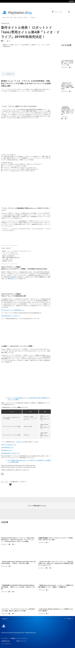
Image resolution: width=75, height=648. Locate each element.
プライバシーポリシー (22, 638)
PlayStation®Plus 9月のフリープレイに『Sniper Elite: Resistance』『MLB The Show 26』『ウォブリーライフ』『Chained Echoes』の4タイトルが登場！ (17, 539)
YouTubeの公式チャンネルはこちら (10, 453)
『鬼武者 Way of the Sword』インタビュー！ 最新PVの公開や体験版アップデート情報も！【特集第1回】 (67, 86)
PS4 (11, 17)
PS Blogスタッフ (10, 74)
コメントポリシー (6, 644)
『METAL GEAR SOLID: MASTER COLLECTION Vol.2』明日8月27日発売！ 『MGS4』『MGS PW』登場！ (18, 562)
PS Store (20, 17)
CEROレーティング (21, 641)
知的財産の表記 (5, 641)
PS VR (14, 17)
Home (4, 17)
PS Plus (25, 17)
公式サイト (13, 278)
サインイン (58, 12)
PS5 (8, 17)
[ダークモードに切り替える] (53, 12)
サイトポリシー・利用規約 (8, 638)
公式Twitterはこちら (6, 450)
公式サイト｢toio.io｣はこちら (8, 444)
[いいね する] (69, 67)
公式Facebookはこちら (7, 447)
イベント (6, 482)
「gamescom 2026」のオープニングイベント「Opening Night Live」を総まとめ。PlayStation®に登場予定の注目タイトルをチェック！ (55, 563)
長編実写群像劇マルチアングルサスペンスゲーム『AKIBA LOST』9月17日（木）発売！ (55, 539)
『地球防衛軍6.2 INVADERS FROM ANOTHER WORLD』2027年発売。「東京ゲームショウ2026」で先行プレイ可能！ (67, 110)
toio (2, 482)
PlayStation (20, 12)
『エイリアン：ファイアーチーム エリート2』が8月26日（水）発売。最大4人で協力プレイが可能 (18, 610)
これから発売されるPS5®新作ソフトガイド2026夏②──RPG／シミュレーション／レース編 (67, 63)
